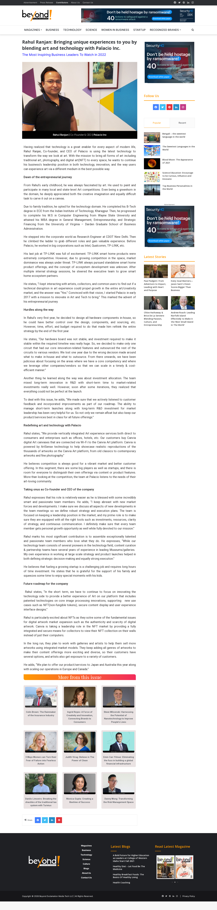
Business (52, 29)
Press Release (46, 2)
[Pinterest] (184, 2)
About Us (75, 2)
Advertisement (30, 2)
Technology (72, 29)
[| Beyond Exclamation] (37, 15)
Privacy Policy (188, 896)
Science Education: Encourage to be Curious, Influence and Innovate (177, 175)
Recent (182, 122)
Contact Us (88, 2)
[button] (160, 867)
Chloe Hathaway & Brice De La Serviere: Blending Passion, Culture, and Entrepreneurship (154, 318)
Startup (139, 29)
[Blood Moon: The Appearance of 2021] (152, 163)
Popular (157, 122)
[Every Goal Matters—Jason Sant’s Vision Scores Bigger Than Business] (183, 271)
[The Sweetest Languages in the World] (152, 150)
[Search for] (192, 29)
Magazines (32, 29)
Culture (86, 864)
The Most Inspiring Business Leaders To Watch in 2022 (64, 55)
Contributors (62, 2)
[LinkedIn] (188, 2)
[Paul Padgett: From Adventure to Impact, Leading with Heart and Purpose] (156, 271)
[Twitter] (179, 2)
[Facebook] (175, 2)
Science (91, 29)
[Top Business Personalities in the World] (152, 189)
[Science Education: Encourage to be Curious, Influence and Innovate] (152, 176)
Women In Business (115, 29)
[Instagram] (192, 2)
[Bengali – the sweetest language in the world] (152, 137)
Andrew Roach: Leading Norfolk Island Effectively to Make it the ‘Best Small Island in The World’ (183, 318)
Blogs (86, 868)
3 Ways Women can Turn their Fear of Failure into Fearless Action (40, 760)
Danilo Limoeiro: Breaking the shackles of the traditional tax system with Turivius (41, 802)
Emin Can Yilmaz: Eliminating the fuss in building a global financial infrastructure (118, 760)
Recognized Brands (164, 29)
